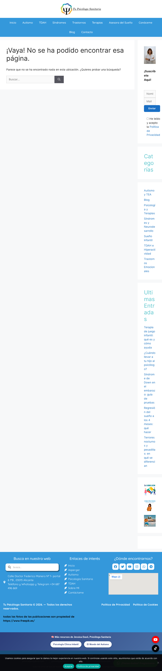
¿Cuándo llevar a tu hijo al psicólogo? (149, 361)
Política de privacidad (88, 666)
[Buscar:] (30, 79)
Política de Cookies (145, 604)
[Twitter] (122, 566)
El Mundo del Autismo (98, 644)
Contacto (87, 32)
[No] (158, 662)
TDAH (42, 22)
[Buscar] (59, 79)
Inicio (13, 22)
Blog (72, 32)
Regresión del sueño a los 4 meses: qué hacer (149, 420)
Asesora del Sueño (120, 22)
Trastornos (79, 22)
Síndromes (59, 22)
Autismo (27, 22)
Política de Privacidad (115, 604)
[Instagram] (137, 566)
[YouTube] (155, 639)
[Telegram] (151, 566)
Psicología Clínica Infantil (66, 644)
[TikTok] (155, 648)
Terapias (97, 22)
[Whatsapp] (144, 566)
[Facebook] (115, 566)
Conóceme (145, 22)
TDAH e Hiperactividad (149, 249)
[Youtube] (130, 566)
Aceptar (69, 666)
